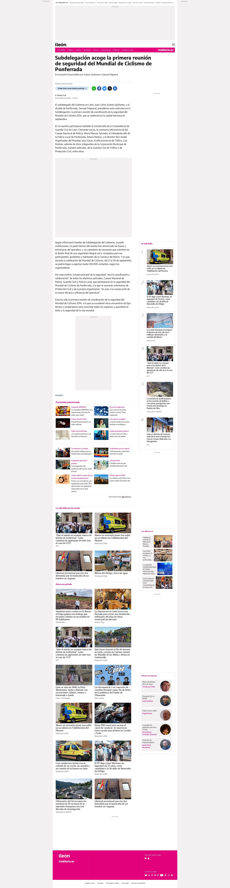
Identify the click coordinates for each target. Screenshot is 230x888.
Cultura (78, 50)
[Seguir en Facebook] (152, 875)
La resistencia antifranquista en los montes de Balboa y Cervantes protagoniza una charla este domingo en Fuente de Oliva (159, 403)
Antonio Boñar (147, 701)
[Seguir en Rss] (172, 875)
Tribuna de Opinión (149, 676)
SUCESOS (158, 2)
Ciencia (96, 50)
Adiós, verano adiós (149, 711)
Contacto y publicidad (138, 883)
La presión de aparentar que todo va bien (149, 727)
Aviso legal (125, 883)
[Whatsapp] (94, 88)
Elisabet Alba (60, 622)
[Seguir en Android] (146, 858)
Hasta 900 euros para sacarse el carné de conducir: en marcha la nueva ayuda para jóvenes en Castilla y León (113, 729)
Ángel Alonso (147, 713)
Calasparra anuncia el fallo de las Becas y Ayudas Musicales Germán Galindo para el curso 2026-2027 (147, 541)
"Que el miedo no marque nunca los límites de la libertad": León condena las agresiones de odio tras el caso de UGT (159, 368)
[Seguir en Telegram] (155, 875)
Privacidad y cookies (112, 883)
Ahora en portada (64, 584)
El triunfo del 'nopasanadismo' (148, 741)
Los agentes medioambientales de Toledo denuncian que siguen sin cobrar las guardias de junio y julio (149, 569)
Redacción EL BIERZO (64, 812)
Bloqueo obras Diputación (77, 2)
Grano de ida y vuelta (102, 2)
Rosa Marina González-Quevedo (149, 733)
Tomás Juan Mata (101, 576)
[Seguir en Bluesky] (146, 875)
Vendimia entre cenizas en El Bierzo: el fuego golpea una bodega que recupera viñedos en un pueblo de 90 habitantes (73, 615)
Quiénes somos (90, 883)
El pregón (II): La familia (148, 697)
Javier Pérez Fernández (146, 746)
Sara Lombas (99, 698)
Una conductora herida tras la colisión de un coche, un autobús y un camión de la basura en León (73, 766)
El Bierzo (116, 50)
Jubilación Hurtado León (168, 2)
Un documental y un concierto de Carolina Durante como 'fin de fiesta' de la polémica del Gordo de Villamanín (113, 691)
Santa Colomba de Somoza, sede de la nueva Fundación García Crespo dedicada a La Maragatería (159, 438)
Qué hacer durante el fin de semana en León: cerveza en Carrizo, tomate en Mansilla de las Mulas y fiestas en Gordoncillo (112, 653)
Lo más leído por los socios (68, 508)
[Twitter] (110, 88)
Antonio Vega (99, 622)
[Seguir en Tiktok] (165, 875)
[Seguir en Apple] (148, 858)
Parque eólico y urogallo (125, 2)
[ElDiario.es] (166, 50)
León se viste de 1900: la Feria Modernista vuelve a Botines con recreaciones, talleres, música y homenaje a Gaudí (72, 691)
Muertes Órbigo (113, 2)
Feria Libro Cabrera (137, 2)
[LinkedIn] (115, 88)
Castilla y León (127, 50)
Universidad (105, 50)
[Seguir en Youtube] (161, 875)
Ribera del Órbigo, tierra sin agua (111, 573)
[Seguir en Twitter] (149, 875)
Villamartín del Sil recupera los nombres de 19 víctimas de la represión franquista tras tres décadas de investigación (71, 805)
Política (70, 50)
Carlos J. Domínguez (63, 698)
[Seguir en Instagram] (158, 875)
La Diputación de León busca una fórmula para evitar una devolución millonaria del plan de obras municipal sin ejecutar (112, 615)
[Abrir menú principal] (173, 44)
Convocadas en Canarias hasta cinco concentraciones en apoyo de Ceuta (149, 583)
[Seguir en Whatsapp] (169, 875)
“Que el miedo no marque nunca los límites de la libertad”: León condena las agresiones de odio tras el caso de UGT (74, 539)
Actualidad (61, 50)
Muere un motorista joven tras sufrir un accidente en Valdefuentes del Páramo (112, 538)
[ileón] (72, 855)
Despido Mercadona (149, 2)
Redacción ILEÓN (101, 543)
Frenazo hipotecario (90, 2)
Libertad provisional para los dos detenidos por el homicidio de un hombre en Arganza (72, 576)
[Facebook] (99, 88)
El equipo (100, 883)
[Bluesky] (104, 88)
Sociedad (87, 50)
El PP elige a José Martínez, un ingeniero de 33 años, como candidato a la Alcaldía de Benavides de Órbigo (113, 767)
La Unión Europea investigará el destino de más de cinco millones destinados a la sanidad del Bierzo (159, 333)
